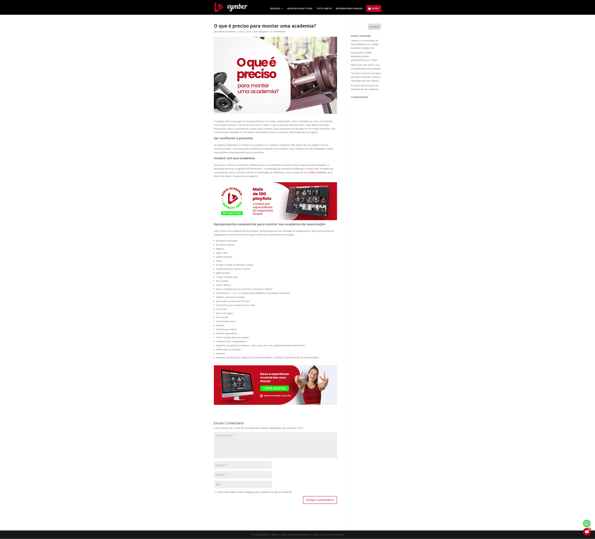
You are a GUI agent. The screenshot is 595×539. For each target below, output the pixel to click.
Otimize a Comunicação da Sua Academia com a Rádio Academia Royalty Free (365, 44)
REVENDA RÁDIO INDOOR (349, 8)
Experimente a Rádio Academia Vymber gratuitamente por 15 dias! (364, 56)
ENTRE (375, 8)
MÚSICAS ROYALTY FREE (300, 8)
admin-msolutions (227, 31)
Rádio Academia (318, 172)
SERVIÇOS (275, 8)
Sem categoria (261, 31)
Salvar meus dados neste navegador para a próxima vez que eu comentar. (255, 492)
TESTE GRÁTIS (324, 8)
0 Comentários (278, 31)
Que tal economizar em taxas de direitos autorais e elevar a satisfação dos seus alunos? (366, 77)
